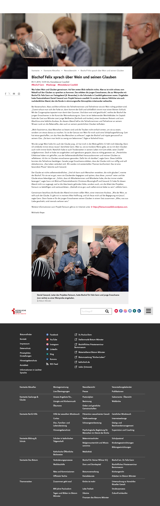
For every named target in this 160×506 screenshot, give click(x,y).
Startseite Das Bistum (29, 460)
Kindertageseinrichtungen (123, 443)
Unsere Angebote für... (62, 397)
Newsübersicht (70, 70)
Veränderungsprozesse (62, 460)
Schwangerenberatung (91, 423)
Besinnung (87, 401)
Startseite (36, 70)
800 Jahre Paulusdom (62, 489)
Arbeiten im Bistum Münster (124, 476)
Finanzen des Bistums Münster (95, 497)
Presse (85, 391)
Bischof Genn (38, 85)
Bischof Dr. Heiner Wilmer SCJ (95, 460)
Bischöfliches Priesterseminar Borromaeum (124, 465)
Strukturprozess (118, 489)
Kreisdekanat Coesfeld (68, 85)
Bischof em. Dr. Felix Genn (123, 460)
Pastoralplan (87, 397)
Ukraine (85, 493)
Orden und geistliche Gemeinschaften (91, 407)
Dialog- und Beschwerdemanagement (122, 424)
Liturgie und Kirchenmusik (64, 401)
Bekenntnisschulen (90, 438)
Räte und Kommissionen (63, 472)
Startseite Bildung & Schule (28, 439)
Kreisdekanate (88, 476)
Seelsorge (51, 85)
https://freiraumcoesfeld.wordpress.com (110, 207)
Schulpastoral (118, 438)
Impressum (25, 344)
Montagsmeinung (60, 387)
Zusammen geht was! (62, 481)
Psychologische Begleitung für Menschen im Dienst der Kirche (95, 431)
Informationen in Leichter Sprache (31, 371)
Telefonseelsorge (89, 418)
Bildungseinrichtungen (121, 447)
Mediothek (87, 452)
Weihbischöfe (59, 464)
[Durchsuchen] (107, 311)
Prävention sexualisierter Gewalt (96, 414)
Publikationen (118, 391)
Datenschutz (25, 348)
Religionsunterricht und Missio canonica (95, 444)
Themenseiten (26, 481)
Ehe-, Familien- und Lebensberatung (61, 424)
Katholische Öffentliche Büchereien (63, 453)
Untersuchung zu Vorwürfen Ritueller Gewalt (124, 483)
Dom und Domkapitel (91, 464)
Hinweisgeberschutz (28, 360)
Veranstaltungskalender (122, 387)
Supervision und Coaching (123, 430)
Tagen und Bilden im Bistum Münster (65, 494)
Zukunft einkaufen (120, 493)
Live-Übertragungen (61, 391)
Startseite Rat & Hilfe (28, 414)
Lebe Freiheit (87, 489)
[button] (6, 94)
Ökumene (57, 406)
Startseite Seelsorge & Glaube (29, 398)
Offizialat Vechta (60, 476)
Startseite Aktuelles (52, 70)
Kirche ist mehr (88, 481)
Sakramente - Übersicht (122, 397)
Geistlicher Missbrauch (121, 414)
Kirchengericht (118, 472)
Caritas (56, 418)
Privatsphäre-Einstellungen (26, 354)
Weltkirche (116, 401)
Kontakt (23, 339)
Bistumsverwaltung (90, 472)
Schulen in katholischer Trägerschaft (63, 439)
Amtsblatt (24, 365)
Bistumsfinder (26, 334)
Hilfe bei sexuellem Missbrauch (66, 414)
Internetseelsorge (119, 418)
